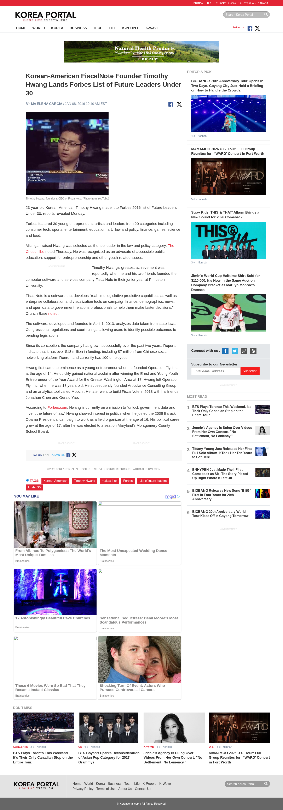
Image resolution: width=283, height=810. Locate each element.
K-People (130, 28)
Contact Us (143, 789)
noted (53, 313)
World (38, 28)
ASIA (233, 3)
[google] (244, 351)
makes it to (109, 480)
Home (21, 28)
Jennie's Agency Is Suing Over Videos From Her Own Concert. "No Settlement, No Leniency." (222, 432)
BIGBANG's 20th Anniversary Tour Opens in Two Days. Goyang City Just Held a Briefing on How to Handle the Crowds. (227, 85)
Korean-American (55, 480)
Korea (57, 28)
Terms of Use (106, 789)
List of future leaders (153, 480)
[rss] (253, 351)
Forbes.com (57, 407)
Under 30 (34, 487)
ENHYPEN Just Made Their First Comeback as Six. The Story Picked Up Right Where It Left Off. (220, 474)
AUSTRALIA (247, 3)
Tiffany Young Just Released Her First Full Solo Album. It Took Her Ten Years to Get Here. (222, 453)
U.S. (209, 3)
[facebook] (225, 351)
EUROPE (221, 3)
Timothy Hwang (84, 480)
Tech (98, 28)
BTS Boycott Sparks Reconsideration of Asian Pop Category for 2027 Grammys (108, 757)
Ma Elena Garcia (46, 104)
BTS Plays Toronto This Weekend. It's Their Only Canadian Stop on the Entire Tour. (221, 411)
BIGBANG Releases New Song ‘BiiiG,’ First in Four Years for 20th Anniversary (221, 495)
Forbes (128, 480)
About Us (125, 789)
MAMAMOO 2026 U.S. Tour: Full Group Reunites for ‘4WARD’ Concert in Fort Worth (239, 757)
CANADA (263, 3)
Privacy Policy (83, 789)
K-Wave (152, 28)
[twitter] (235, 351)
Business (78, 28)
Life (112, 28)
